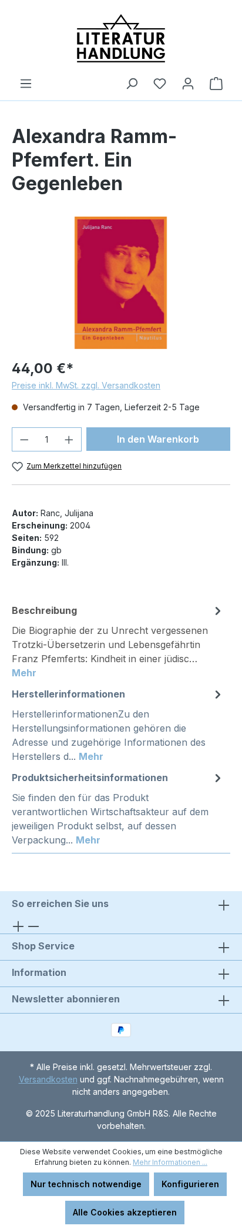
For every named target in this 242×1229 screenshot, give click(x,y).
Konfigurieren (190, 1184)
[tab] (118, 641)
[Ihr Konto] (188, 83)
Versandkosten (48, 1079)
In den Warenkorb (158, 439)
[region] (121, 283)
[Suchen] (131, 83)
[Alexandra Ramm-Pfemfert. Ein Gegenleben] (121, 283)
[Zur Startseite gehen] (121, 38)
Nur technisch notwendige (86, 1184)
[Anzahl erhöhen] (69, 439)
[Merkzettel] (160, 83)
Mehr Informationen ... (170, 1162)
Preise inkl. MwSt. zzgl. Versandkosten (86, 385)
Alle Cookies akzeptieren (125, 1212)
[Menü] (26, 83)
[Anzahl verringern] (24, 439)
